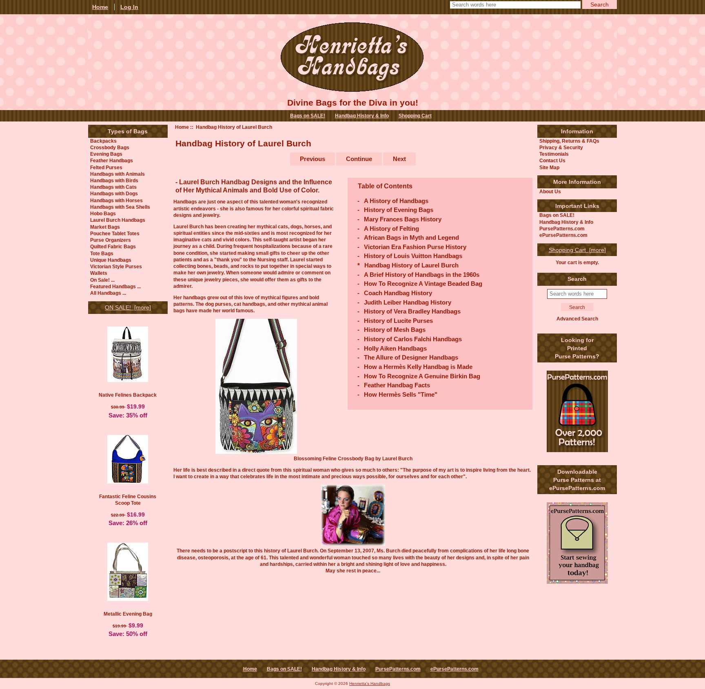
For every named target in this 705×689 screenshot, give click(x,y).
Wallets (98, 273)
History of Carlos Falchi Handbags (413, 339)
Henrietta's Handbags (369, 683)
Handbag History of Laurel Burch (411, 265)
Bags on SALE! (307, 116)
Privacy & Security (561, 147)
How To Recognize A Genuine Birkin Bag (422, 376)
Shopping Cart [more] (577, 250)
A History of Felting (391, 228)
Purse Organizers (110, 240)
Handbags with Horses (116, 200)
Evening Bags (106, 154)
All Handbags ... (108, 293)
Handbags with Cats (113, 187)
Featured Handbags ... (115, 286)
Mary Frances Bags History (402, 219)
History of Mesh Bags (395, 329)
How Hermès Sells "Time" (400, 394)
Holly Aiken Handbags (395, 348)
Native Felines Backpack (128, 395)
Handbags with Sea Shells (120, 207)
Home (182, 127)
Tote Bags (101, 253)
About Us (550, 191)
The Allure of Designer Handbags (411, 357)
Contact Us (552, 160)
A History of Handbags (396, 200)
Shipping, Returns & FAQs (569, 141)
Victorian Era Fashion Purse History (415, 246)
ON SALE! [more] (128, 307)
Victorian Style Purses (116, 266)
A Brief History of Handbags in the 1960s (421, 274)
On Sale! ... (102, 280)
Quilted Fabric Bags (113, 246)
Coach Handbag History (398, 292)
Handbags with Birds (114, 180)
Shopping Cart (415, 116)
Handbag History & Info (362, 116)
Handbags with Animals (117, 174)
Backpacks (103, 141)
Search (577, 279)
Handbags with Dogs (114, 193)
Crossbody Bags (109, 147)
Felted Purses (106, 167)
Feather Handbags (111, 160)
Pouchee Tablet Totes (115, 233)
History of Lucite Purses (398, 320)
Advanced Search (577, 318)
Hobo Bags (103, 213)
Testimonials (554, 154)
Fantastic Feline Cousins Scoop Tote (127, 500)
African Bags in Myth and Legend (411, 237)
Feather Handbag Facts (397, 385)
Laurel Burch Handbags (117, 220)
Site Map (549, 167)
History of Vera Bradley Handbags (412, 311)
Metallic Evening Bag (128, 613)
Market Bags (105, 227)
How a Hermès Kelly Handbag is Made (418, 366)
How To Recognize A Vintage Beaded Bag (423, 283)
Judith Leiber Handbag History (407, 302)
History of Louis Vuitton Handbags (413, 255)
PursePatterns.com (562, 228)
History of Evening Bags (398, 209)
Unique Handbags (110, 260)
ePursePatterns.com (563, 235)
